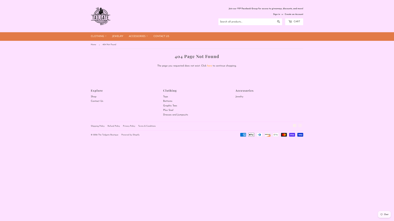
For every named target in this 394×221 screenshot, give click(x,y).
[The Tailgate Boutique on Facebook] (294, 126)
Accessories (137, 36)
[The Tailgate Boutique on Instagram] (300, 126)
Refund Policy (114, 126)
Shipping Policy (98, 126)
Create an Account (294, 14)
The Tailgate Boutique (108, 135)
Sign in (276, 14)
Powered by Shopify (130, 135)
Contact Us (161, 36)
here (209, 66)
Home (93, 45)
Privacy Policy (129, 126)
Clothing (98, 36)
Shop (93, 96)
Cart (296, 21)
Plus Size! (168, 110)
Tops (165, 96)
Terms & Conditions (147, 126)
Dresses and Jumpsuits (175, 115)
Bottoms (167, 101)
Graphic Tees (170, 106)
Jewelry (117, 36)
